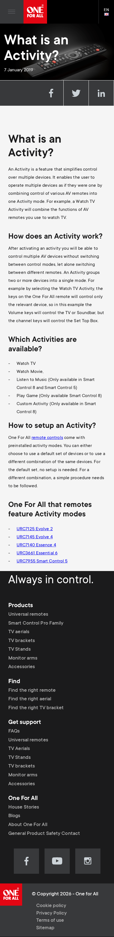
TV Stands (19, 649)
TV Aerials (19, 749)
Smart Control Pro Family (35, 623)
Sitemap (45, 928)
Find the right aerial (29, 699)
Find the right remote (32, 690)
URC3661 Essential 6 (37, 553)
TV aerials (18, 632)
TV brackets (21, 641)
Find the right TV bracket (36, 708)
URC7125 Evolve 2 (35, 529)
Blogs (14, 816)
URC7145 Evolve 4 (35, 537)
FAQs (14, 731)
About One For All (27, 825)
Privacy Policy (51, 913)
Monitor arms (22, 658)
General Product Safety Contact (44, 834)
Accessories (21, 667)
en (109, 14)
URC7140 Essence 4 (36, 545)
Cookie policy (51, 906)
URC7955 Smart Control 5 (42, 561)
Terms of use (50, 920)
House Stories (23, 807)
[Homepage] (35, 12)
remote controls (47, 437)
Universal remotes (28, 614)
